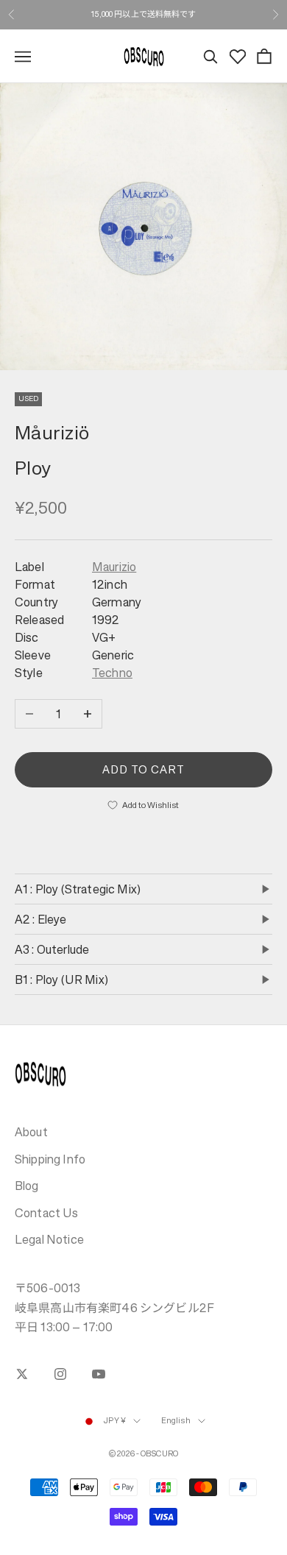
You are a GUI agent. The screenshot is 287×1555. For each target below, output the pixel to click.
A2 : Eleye (41, 919)
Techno (112, 673)
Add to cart (143, 769)
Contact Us (47, 1213)
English (176, 1420)
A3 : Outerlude (52, 949)
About (31, 1132)
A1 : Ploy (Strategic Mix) (78, 889)
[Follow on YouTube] (98, 1374)
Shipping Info (50, 1159)
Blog (27, 1185)
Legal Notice (49, 1239)
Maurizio (114, 567)
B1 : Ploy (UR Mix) (61, 979)
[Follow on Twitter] (22, 1374)
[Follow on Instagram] (60, 1374)
